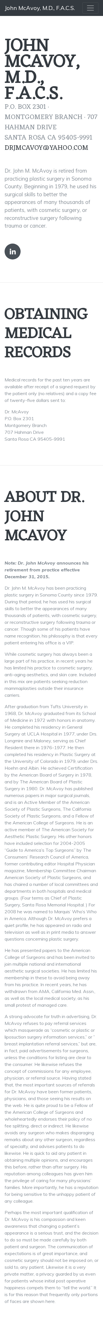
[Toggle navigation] (90, 8)
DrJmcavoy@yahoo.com (46, 148)
